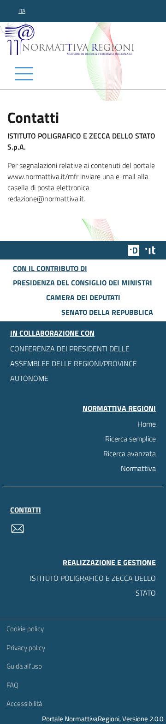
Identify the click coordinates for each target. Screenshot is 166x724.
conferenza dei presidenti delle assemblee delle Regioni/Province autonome (73, 363)
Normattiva (138, 468)
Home (146, 423)
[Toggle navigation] (83, 73)
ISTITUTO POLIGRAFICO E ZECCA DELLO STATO (93, 585)
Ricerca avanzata (129, 453)
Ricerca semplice (130, 438)
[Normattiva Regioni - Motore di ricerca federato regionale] (85, 39)
